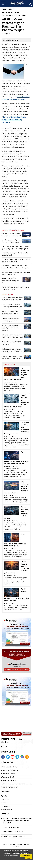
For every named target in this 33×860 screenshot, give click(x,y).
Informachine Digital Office (9, 770)
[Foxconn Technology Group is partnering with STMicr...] (26, 235)
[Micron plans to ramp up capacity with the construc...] (26, 281)
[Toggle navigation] (3, 3)
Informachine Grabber (8, 773)
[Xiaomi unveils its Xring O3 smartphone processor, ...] (27, 328)
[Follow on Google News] (22, 757)
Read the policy (26, 855)
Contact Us (4, 799)
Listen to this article (12, 40)
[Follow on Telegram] (17, 757)
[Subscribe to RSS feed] (27, 757)
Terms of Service (6, 809)
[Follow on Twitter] (8, 757)
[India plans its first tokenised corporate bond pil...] (27, 306)
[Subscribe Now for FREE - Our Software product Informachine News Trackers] (16, 661)
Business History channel (9, 787)
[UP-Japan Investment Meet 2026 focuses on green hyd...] (27, 336)
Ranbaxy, (16, 12)
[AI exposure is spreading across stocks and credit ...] (27, 357)
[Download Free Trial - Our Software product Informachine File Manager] (16, 632)
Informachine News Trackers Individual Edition (16, 784)
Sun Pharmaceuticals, (8, 15)
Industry (11, 9)
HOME (4, 9)
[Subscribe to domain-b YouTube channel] (12, 757)
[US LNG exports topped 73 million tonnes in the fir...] (27, 320)
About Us (4, 796)
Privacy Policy (5, 806)
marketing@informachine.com (17, 836)
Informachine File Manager (9, 767)
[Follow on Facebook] (3, 757)
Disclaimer (4, 803)
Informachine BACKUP (8, 780)
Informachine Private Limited (16, 844)
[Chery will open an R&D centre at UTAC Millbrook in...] (27, 343)
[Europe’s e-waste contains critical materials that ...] (27, 313)
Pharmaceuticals (21, 15)
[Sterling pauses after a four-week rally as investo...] (27, 299)
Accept (28, 858)
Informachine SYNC (7, 777)
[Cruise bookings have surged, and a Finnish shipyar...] (26, 241)
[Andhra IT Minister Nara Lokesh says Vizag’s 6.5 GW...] (27, 350)
